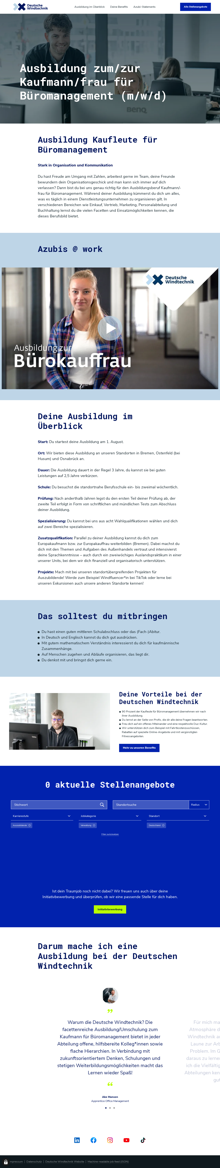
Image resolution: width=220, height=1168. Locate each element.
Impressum (16, 1162)
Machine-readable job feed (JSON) (108, 1162)
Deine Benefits (119, 7)
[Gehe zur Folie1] (106, 1108)
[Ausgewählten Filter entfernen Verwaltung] (94, 825)
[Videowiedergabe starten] (110, 328)
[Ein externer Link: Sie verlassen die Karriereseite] (30, 7)
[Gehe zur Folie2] (110, 1108)
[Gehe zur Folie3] (114, 1108)
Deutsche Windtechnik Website (64, 1162)
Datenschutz (34, 1162)
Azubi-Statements (144, 7)
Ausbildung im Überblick (89, 7)
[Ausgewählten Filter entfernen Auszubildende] (30, 825)
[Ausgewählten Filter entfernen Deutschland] (163, 825)
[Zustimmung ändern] (6, 1162)
